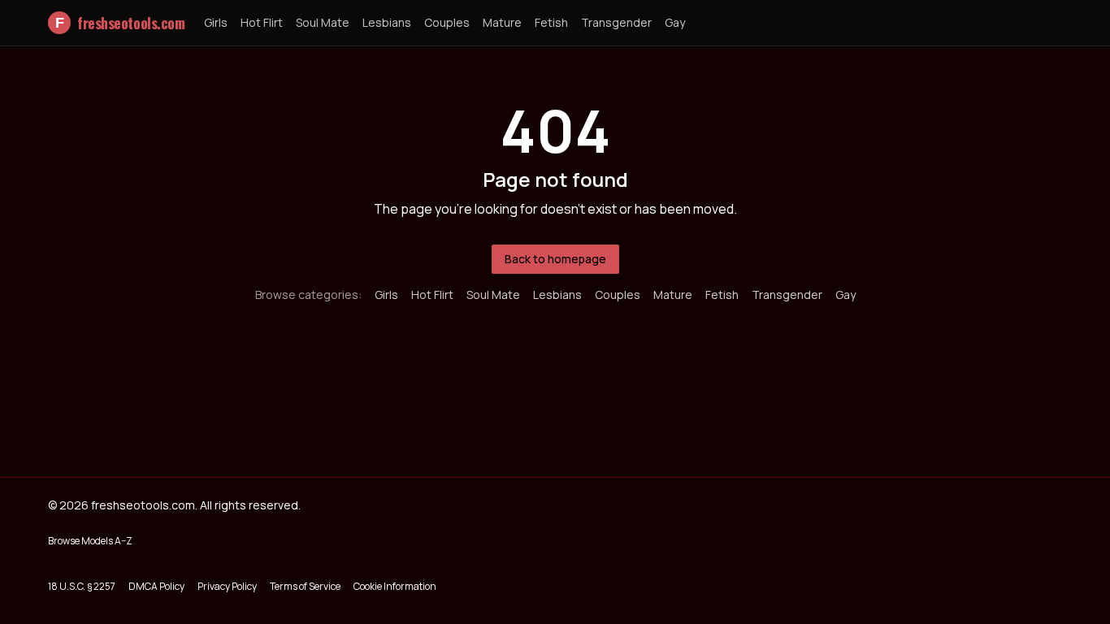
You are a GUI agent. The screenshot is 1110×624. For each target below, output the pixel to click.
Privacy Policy (227, 586)
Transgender (616, 22)
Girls (216, 22)
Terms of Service (305, 586)
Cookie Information (394, 586)
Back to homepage (555, 258)
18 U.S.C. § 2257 (81, 586)
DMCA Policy (156, 586)
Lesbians (386, 22)
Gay (675, 22)
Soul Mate (322, 22)
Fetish (551, 22)
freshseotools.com (119, 22)
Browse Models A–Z (90, 541)
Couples (447, 22)
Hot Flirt (262, 22)
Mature (502, 22)
